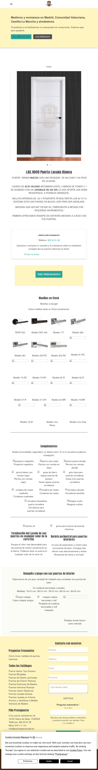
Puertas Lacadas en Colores (22, 697)
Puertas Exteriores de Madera (23, 684)
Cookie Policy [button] (76, 750)
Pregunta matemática (68, 704)
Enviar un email (31, 254)
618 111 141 (21, 725)
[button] (47, 165)
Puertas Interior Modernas (21, 690)
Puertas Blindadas (17, 674)
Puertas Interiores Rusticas (21, 687)
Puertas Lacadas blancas (20, 693)
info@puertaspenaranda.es (21, 728)
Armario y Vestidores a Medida (23, 700)
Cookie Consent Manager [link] (17, 737)
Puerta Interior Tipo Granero (22, 671)
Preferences (27, 761)
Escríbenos (42, 36)
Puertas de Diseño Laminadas (23, 677)
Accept (70, 761)
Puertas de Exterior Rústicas (22, 680)
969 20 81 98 (53, 240)
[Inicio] (49, 4)
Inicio (48, 66)
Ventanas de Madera (18, 703)
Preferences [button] (61, 754)
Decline (49, 761)
